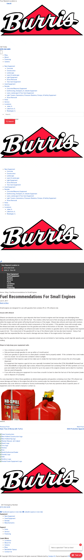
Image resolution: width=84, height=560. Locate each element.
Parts (6, 100)
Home (2, 292)
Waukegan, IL (11, 111)
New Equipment (10, 66)
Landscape (10, 73)
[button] (10, 121)
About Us (8, 543)
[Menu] (1, 52)
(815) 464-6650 (5, 49)
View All (9, 3)
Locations (8, 104)
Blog (6, 55)
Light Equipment (12, 77)
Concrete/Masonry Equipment (17, 88)
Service (7, 102)
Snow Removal (12, 79)
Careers (7, 62)
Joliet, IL (9, 106)
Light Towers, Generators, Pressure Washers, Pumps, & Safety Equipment (31, 95)
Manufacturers (9, 523)
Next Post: (75, 427)
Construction (11, 71)
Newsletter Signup (11, 549)
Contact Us (8, 552)
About (7, 57)
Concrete (10, 68)
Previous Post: (11, 427)
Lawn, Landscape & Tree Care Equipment (20, 93)
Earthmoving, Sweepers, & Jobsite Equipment (22, 91)
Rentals (7, 86)
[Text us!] (76, 556)
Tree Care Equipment (14, 82)
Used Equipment (10, 84)
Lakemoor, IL (11, 109)
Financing (8, 59)
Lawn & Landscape (13, 75)
